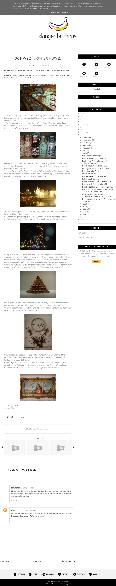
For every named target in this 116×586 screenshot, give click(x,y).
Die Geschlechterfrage (91, 155)
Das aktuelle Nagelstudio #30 (94, 158)
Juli (84, 150)
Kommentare (86, 237)
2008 (82, 219)
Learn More (54, 12)
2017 (82, 119)
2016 (82, 121)
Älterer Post (68, 561)
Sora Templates (54, 584)
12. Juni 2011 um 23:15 (28, 488)
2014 (82, 127)
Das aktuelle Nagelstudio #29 (94, 166)
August (86, 148)
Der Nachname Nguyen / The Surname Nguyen (98, 200)
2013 (82, 129)
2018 (82, 116)
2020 (82, 113)
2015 (82, 124)
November (87, 140)
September (88, 145)
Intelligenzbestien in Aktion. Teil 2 (96, 168)
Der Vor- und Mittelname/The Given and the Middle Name (97, 190)
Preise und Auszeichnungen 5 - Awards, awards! (95, 162)
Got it (65, 12)
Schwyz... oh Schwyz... (91, 179)
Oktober (86, 142)
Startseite (38, 561)
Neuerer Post (8, 561)
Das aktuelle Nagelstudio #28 (94, 176)
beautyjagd (15, 488)
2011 (82, 135)
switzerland (45, 429)
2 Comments (44, 65)
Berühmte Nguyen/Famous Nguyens (97, 187)
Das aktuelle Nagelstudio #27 (94, 184)
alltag (27, 429)
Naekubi (14, 510)
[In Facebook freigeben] (26, 417)
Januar (86, 214)
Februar (86, 212)
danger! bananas (63, 581)
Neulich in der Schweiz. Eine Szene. (97, 181)
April (85, 206)
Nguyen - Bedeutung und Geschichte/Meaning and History (97, 195)
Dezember (87, 137)
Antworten (14, 500)
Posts (83, 233)
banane (32, 429)
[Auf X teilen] (6, 417)
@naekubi (97, 89)
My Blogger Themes (68, 584)
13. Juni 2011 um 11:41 (28, 510)
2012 (82, 132)
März (85, 209)
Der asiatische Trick (90, 171)
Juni (84, 153)
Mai (84, 204)
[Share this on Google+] (11, 417)
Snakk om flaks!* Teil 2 (91, 173)
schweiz (38, 429)
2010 (82, 217)
